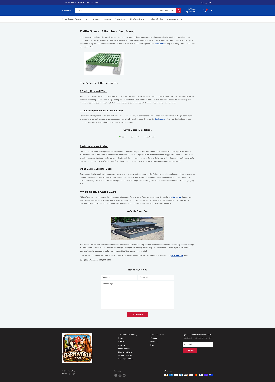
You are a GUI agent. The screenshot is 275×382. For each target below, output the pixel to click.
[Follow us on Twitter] (119, 375)
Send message (137, 314)
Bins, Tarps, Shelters (137, 19)
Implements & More (174, 19)
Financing (89, 3)
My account (191, 12)
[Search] (178, 10)
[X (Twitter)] (206, 3)
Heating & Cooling (156, 19)
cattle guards (175, 197)
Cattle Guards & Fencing (71, 19)
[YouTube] (210, 3)
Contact (81, 3)
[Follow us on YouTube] (124, 375)
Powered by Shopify (69, 374)
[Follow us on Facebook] (115, 375)
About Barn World (70, 3)
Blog (96, 3)
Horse (87, 19)
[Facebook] (202, 3)
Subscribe (190, 351)
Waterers (107, 19)
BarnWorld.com (161, 44)
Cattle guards (160, 119)
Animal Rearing (120, 19)
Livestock (96, 19)
